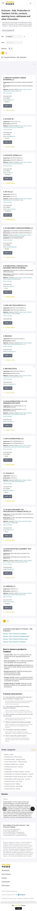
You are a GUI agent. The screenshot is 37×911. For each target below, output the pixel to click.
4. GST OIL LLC (8, 192)
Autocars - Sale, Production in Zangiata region (16, 636)
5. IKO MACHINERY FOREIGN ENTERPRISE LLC (18, 228)
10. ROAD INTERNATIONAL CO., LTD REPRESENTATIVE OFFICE (15, 402)
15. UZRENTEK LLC (9, 586)
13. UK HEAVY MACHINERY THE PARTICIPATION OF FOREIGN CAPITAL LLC (17, 510)
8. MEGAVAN (7, 336)
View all (33, 749)
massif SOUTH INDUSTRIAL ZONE (19, 447)
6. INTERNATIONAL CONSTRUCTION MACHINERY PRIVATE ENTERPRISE (15, 267)
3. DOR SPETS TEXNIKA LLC (12, 155)
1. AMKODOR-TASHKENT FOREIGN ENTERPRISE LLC (14, 79)
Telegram (22, 894)
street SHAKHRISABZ (16, 481)
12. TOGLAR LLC (8, 473)
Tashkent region (23, 89)
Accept (19, 908)
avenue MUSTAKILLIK (20, 562)
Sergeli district (6, 344)
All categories (5, 870)
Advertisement (6, 881)
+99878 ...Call (7, 252)
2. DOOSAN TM (8, 119)
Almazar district (7, 313)
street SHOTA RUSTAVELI (17, 414)
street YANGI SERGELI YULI (18, 344)
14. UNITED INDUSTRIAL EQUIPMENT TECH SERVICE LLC (17, 550)
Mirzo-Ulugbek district (8, 562)
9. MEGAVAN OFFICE (10, 369)
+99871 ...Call (7, 105)
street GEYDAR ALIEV (16, 236)
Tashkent (29, 89)
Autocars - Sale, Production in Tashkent (14, 641)
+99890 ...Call (7, 178)
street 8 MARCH (15, 91)
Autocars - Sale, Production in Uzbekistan (15, 633)
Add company (6, 885)
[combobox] (31, 3)
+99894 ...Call (7, 322)
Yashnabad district (7, 200)
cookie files (17, 905)
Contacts (4, 878)
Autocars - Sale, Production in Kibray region (15, 639)
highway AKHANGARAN (13, 279)
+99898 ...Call (7, 425)
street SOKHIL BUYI (16, 377)
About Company (6, 874)
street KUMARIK (11, 522)
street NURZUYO (17, 163)
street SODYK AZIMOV (17, 594)
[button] (18, 110)
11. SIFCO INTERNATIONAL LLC (13, 439)
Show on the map (7, 93)
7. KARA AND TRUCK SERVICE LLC (14, 305)
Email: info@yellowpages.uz (9, 891)
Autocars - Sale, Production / (19, 57)
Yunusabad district (7, 127)
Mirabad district (7, 91)
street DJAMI (14, 313)
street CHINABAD (17, 127)
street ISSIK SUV (17, 200)
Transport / (7, 57)
